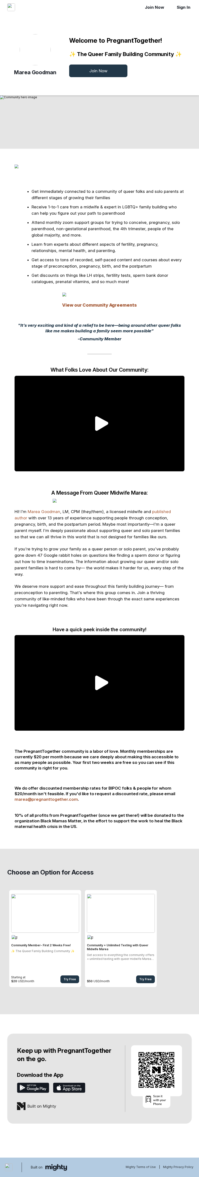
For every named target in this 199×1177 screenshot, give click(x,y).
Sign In (184, 7)
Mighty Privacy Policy (178, 1167)
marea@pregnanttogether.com (46, 799)
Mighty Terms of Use (141, 1167)
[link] (45, 938)
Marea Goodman (44, 511)
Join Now (154, 7)
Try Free (70, 979)
